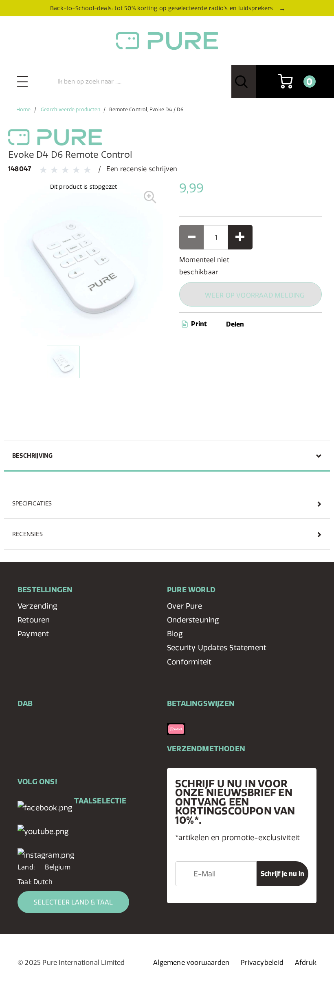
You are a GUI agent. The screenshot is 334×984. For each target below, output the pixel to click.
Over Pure (184, 606)
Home (23, 109)
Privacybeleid (262, 962)
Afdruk (305, 962)
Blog (174, 633)
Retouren (34, 619)
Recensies (27, 534)
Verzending (37, 606)
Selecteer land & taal (73, 902)
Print (198, 324)
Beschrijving (32, 455)
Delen (235, 324)
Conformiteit (189, 661)
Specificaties (32, 503)
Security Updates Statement (216, 647)
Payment (33, 633)
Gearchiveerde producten (70, 109)
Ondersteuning (193, 619)
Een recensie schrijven (141, 169)
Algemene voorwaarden (191, 962)
